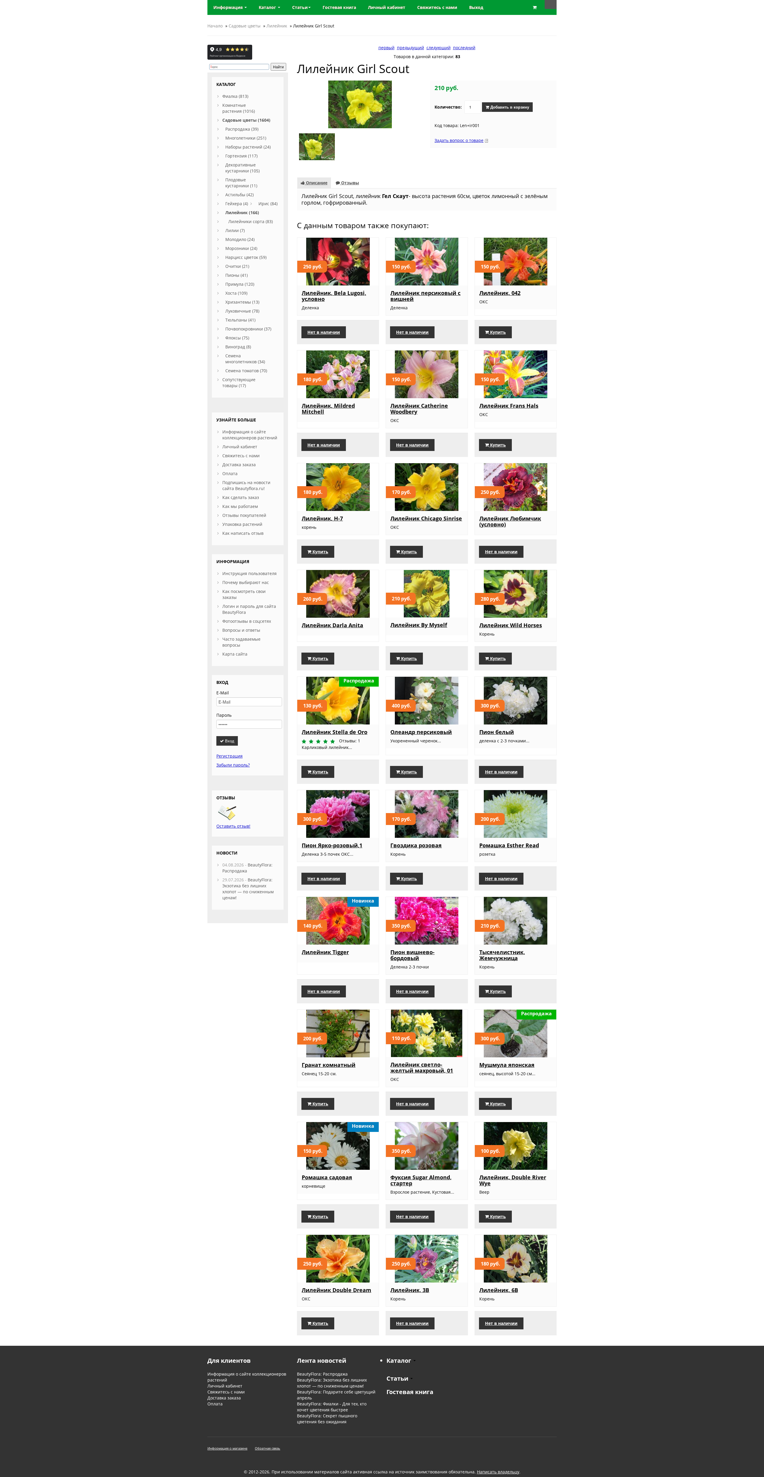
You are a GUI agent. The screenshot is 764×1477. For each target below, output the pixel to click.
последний (464, 47)
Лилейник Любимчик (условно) (510, 521)
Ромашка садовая (327, 1177)
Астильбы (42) (239, 194)
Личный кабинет (239, 446)
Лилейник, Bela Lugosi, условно (334, 295)
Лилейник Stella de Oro (334, 732)
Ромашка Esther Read (509, 845)
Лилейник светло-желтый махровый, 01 (421, 1067)
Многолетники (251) (245, 138)
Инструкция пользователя (249, 573)
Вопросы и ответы (241, 630)
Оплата (230, 473)
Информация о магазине (227, 1448)
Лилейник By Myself (418, 624)
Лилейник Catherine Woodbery (419, 408)
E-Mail (222, 693)
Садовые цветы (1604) (246, 120)
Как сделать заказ (240, 497)
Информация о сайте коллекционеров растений (249, 435)
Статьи (300, 7)
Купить (497, 332)
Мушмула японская (507, 1064)
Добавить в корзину (509, 107)
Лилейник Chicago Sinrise (426, 518)
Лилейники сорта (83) (250, 221)
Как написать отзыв (243, 533)
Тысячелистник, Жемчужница (502, 955)
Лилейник (277, 26)
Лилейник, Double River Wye (512, 1180)
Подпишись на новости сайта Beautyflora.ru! (246, 485)
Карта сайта (234, 654)
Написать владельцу (498, 1472)
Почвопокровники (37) (248, 329)
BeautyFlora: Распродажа (322, 1374)
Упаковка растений (242, 524)
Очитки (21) (237, 266)
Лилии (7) (235, 230)
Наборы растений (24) (248, 147)
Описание (316, 183)
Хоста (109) (236, 293)
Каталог (268, 7)
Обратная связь (267, 1448)
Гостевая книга (409, 1392)
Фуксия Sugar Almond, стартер (421, 1180)
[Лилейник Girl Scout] (360, 104)
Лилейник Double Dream (336, 1290)
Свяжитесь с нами (241, 455)
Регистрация (229, 756)
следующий (438, 47)
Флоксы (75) (237, 338)
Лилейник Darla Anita (332, 625)
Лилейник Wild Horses (510, 625)
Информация (228, 7)
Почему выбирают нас (245, 582)
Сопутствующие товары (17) (238, 382)
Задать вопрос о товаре (459, 140)
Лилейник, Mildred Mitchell (328, 408)
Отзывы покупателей (244, 515)
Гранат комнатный (328, 1064)
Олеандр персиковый (421, 732)
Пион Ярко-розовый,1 (332, 845)
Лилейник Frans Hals (508, 405)
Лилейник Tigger (325, 952)
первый (386, 47)
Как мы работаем (240, 506)
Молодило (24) (240, 239)
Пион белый (496, 732)
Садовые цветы (245, 26)
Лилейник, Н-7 (322, 518)
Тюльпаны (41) (240, 320)
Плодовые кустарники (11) (241, 183)
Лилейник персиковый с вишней (425, 295)
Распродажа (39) (241, 129)
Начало (215, 26)
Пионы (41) (236, 275)
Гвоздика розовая (416, 845)
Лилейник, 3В (409, 1290)
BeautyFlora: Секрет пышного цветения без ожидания (327, 1419)
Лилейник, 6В (498, 1290)
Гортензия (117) (241, 156)
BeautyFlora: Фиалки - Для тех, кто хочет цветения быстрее (331, 1407)
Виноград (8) (238, 347)
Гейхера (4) (236, 203)
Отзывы (349, 183)
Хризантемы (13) (242, 302)
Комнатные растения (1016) (238, 108)
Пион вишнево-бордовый (412, 955)
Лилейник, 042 (499, 292)
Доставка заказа (239, 464)
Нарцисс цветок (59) (246, 257)
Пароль (224, 715)
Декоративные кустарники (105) (242, 168)
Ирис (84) (268, 203)
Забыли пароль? (233, 765)
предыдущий (410, 47)
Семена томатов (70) (246, 370)
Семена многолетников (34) (245, 358)
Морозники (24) (241, 248)
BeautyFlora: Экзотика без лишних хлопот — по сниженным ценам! (248, 888)
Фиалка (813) (235, 96)
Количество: (448, 107)
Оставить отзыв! (233, 826)
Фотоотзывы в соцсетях (246, 621)
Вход (229, 741)
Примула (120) (239, 284)
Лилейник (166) (242, 212)
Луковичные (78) (242, 311)
